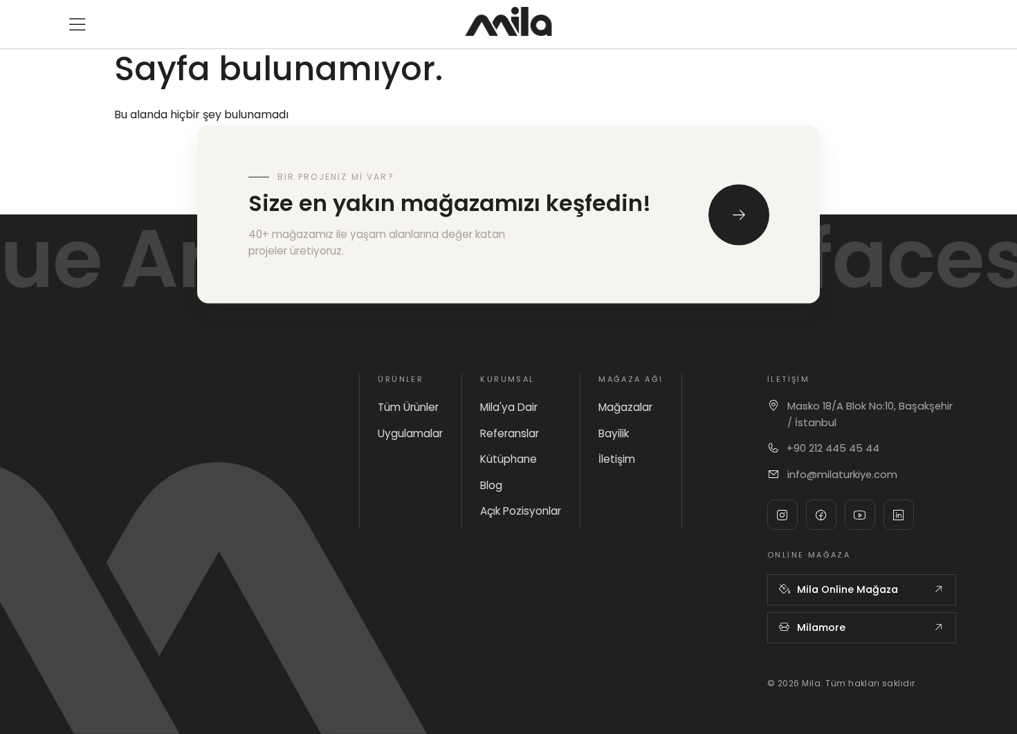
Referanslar (509, 433)
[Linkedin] (898, 514)
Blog (491, 485)
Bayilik (613, 433)
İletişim (616, 459)
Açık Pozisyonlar (520, 511)
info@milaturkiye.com (842, 474)
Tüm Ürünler (408, 407)
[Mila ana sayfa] (508, 21)
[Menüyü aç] (77, 24)
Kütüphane (508, 459)
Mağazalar (625, 407)
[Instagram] (782, 514)
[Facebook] (821, 514)
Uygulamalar (410, 433)
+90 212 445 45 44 (833, 448)
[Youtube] (860, 514)
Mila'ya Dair (509, 407)
